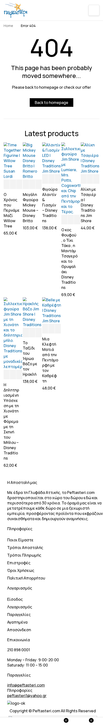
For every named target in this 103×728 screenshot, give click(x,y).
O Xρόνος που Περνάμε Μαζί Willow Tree (12, 210)
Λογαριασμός (19, 607)
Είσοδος (15, 599)
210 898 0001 (18, 649)
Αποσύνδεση (19, 629)
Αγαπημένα (17, 622)
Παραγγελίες (19, 614)
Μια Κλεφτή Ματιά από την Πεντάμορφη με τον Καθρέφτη (50, 360)
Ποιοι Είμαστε (20, 540)
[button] (7, 184)
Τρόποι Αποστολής (25, 547)
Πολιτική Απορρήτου (26, 578)
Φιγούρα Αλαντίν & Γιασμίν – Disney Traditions (49, 205)
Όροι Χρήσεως (20, 570)
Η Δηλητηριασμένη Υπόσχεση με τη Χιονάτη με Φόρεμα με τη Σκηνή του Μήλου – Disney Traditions (11, 421)
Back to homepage (51, 102)
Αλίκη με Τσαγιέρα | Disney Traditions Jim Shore (88, 205)
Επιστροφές (18, 562)
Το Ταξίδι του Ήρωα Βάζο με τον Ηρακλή (30, 358)
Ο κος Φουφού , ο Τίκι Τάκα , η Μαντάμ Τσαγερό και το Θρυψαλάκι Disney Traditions (69, 258)
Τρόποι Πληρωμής (24, 555)
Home (8, 25)
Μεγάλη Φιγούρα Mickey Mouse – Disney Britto (30, 207)
